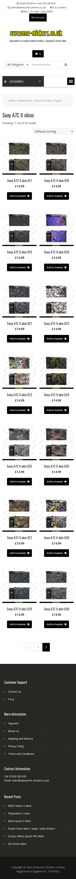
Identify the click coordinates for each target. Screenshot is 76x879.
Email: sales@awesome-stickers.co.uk (26, 780)
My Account (38, 17)
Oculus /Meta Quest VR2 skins (26, 836)
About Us (13, 731)
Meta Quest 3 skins (19, 821)
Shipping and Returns (20, 738)
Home (11, 100)
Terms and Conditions (21, 754)
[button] (71, 81)
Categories (16, 81)
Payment (13, 723)
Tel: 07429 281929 (15, 776)
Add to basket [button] (18, 196)
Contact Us (14, 691)
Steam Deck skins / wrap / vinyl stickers (31, 828)
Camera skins (24, 100)
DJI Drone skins (17, 843)
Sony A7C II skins (43, 100)
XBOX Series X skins (20, 806)
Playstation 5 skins (19, 813)
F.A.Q (11, 699)
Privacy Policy (16, 746)
